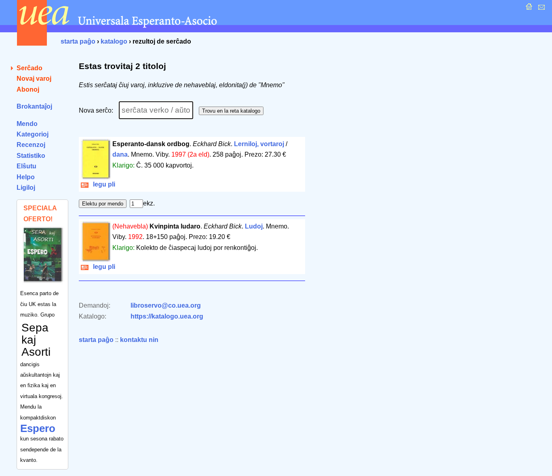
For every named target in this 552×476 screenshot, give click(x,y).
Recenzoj (31, 144)
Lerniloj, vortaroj (259, 143)
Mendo (27, 123)
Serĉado (29, 68)
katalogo (114, 41)
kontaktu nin (139, 339)
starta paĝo (78, 41)
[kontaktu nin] (540, 8)
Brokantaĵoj (34, 106)
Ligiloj (26, 187)
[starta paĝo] (528, 8)
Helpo (26, 177)
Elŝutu (26, 166)
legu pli (102, 184)
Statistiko (31, 155)
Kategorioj (32, 134)
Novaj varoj (34, 78)
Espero (37, 428)
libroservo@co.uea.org (166, 305)
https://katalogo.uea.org (167, 316)
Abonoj (28, 89)
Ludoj (254, 226)
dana (120, 154)
